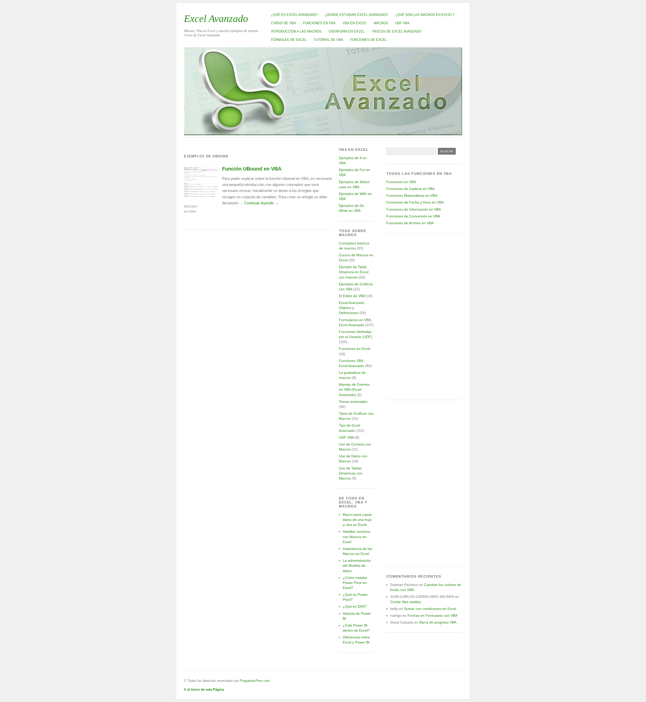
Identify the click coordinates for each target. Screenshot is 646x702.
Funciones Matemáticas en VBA (411, 195)
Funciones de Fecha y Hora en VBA (415, 202)
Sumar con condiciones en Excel (430, 609)
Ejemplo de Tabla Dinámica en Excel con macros (353, 272)
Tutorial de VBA (328, 40)
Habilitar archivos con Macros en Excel (356, 536)
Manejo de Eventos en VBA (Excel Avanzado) (354, 389)
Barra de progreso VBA (437, 622)
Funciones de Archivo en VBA (410, 223)
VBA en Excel (355, 23)
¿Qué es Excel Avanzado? (294, 15)
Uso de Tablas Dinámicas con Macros (350, 473)
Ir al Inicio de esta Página (204, 689)
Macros (381, 23)
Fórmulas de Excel (289, 40)
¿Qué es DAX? (355, 606)
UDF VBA (402, 23)
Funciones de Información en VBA (413, 209)
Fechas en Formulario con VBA (432, 615)
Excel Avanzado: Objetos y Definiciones (352, 308)
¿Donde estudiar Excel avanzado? (356, 15)
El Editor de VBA (352, 296)
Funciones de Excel (368, 40)
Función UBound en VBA (251, 169)
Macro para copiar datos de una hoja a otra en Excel (357, 520)
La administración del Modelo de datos (357, 565)
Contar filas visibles (405, 602)
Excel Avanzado (216, 18)
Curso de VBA (283, 23)
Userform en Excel (347, 31)
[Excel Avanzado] (323, 134)
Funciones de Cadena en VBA (410, 189)
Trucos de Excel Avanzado (396, 31)
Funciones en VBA (319, 23)
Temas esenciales (353, 402)
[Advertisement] (424, 316)
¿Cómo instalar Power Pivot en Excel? (355, 583)
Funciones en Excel (354, 349)
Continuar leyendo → (261, 203)
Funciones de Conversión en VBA (413, 216)
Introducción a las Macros (296, 31)
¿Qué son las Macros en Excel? (424, 15)
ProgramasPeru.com (255, 681)
